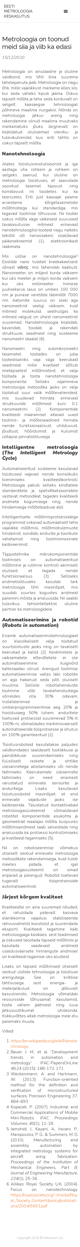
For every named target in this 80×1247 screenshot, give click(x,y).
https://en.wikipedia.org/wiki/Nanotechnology (44, 1043)
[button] (66, 11)
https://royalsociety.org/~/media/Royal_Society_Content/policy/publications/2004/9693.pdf (44, 1200)
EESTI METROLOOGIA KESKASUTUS (18, 11)
